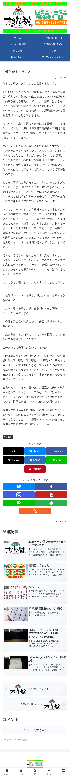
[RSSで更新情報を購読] (35, 511)
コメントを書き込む (35, 730)
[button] (63, 536)
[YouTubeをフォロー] (51, 494)
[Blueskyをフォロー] (19, 486)
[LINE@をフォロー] (19, 503)
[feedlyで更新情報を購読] (51, 503)
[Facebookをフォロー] (51, 486)
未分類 (9, 437)
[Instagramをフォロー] (19, 494)
